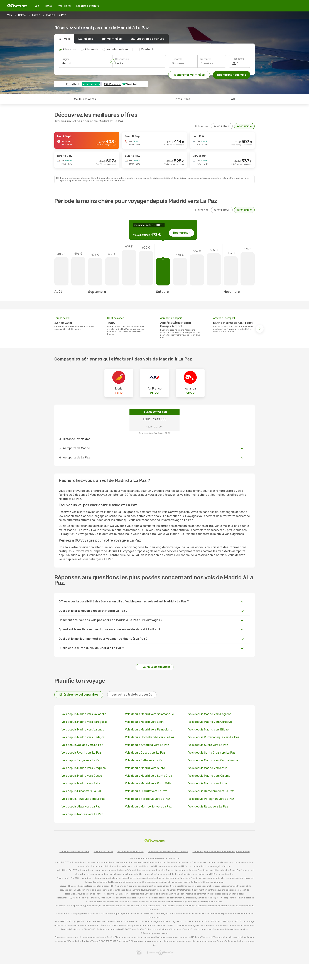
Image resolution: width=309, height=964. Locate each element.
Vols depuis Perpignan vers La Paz (211, 798)
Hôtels (49, 6)
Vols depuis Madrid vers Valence (83, 729)
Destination (122, 59)
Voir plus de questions (156, 667)
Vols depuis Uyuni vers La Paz (81, 752)
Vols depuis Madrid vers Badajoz (83, 737)
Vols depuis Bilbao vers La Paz (82, 791)
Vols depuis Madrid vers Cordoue (210, 721)
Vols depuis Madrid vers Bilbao (208, 729)
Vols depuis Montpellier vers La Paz (148, 806)
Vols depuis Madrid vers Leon (144, 721)
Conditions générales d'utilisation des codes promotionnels (221, 851)
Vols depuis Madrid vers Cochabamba (213, 760)
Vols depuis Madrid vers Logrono (209, 714)
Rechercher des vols (231, 74)
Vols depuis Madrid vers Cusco (82, 775)
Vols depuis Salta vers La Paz (144, 760)
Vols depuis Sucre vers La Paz (208, 745)
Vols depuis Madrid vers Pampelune (148, 729)
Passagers (238, 58)
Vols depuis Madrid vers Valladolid (84, 714)
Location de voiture (87, 6)
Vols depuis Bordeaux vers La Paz (147, 798)
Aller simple (244, 126)
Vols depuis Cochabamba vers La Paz (149, 737)
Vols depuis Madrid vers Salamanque (149, 714)
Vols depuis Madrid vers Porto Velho (148, 783)
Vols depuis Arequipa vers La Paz (147, 745)
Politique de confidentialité (130, 851)
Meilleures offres (85, 99)
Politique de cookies (103, 851)
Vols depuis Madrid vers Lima (207, 783)
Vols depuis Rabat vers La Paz (208, 806)
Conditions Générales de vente (74, 851)
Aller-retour (222, 126)
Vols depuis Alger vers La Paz (81, 806)
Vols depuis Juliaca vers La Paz (82, 745)
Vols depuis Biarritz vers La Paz (146, 791)
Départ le (177, 59)
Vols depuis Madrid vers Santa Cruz (148, 775)
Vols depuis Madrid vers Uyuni (208, 768)
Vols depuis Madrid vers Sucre (145, 768)
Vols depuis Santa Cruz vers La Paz (211, 752)
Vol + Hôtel (64, 6)
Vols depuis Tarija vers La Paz (81, 760)
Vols (37, 6)
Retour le (205, 59)
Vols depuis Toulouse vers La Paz (83, 798)
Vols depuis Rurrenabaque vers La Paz (213, 737)
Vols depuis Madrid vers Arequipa (84, 768)
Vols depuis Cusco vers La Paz (145, 752)
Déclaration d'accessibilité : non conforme (168, 851)
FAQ (232, 99)
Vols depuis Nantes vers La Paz (82, 814)
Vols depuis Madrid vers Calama (209, 775)
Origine (66, 59)
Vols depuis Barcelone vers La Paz (211, 791)
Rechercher (181, 232)
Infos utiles (182, 99)
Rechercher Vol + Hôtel (189, 74)
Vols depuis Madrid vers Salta (81, 783)
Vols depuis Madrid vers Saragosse (84, 721)
